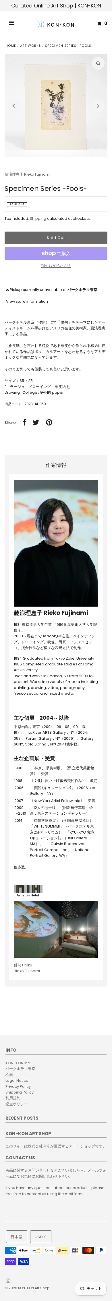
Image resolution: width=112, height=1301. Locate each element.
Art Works (30, 45)
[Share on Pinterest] (49, 423)
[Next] (98, 106)
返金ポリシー (16, 1104)
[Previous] (13, 106)
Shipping (38, 218)
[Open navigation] (12, 23)
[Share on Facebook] (24, 423)
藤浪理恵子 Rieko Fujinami (27, 174)
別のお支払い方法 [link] (56, 265)
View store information (27, 301)
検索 (9, 1074)
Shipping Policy (19, 1092)
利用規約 (12, 1098)
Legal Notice (16, 1080)
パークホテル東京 (20, 1068)
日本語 (17, 1236)
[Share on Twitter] (35, 423)
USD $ (41, 1236)
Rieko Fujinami (27, 968)
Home (10, 45)
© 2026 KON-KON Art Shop (27, 1288)
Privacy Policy (18, 1086)
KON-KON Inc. (18, 1063)
